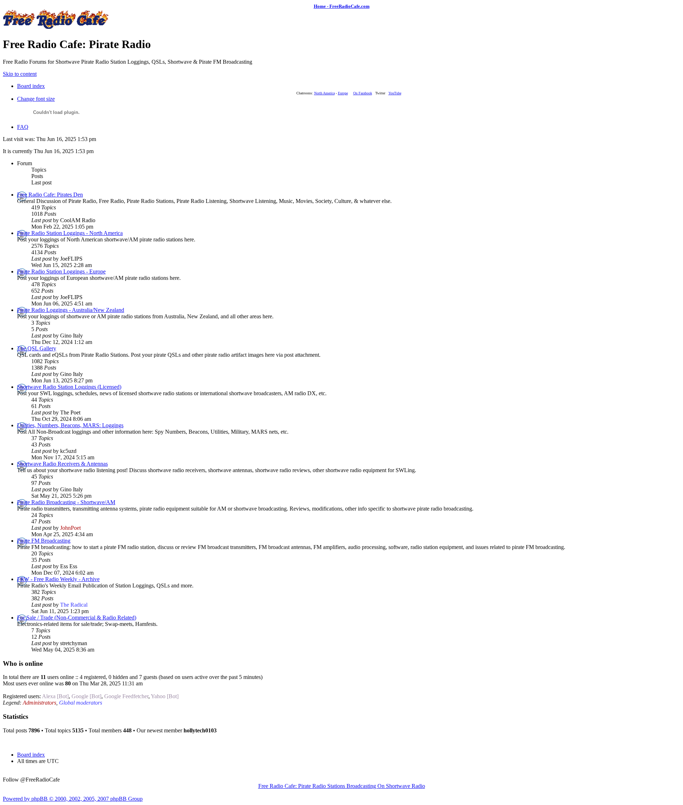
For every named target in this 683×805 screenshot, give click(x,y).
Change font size (36, 99)
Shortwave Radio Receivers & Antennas (62, 464)
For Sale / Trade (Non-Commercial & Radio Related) (76, 618)
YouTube (394, 93)
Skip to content (20, 74)
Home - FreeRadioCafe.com (342, 6)
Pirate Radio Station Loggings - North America (70, 233)
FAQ (22, 127)
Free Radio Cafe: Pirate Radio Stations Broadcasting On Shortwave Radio (341, 786)
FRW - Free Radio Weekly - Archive (58, 579)
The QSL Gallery (36, 348)
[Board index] (56, 27)
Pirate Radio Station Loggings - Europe (61, 271)
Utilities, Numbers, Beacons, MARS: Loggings (70, 425)
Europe (343, 93)
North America (324, 93)
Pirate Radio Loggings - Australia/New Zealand (70, 310)
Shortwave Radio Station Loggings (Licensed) (69, 387)
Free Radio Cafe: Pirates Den (50, 195)
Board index (31, 86)
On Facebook (362, 93)
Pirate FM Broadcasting (43, 541)
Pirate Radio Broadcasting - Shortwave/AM (66, 502)
